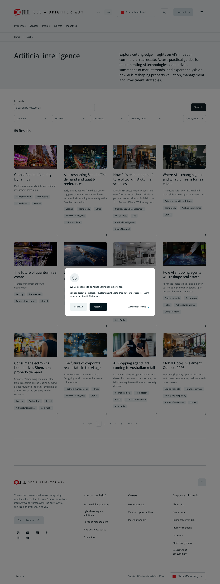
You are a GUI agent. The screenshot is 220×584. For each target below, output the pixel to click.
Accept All (98, 306)
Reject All (78, 306)
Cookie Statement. (91, 296)
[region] (110, 292)
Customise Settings (139, 307)
